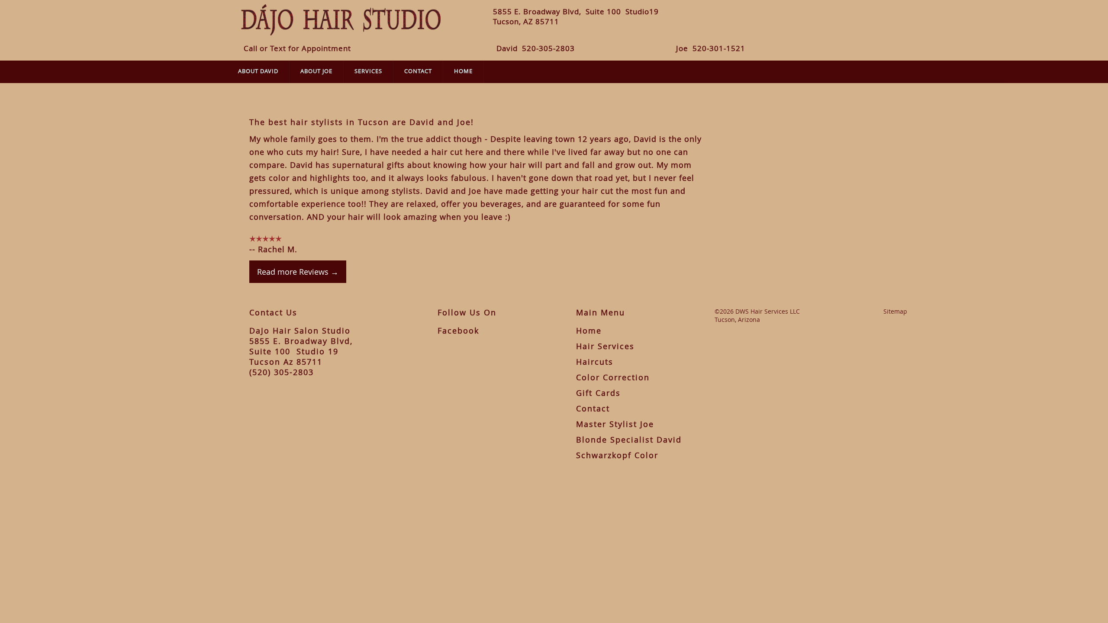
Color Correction (613, 377)
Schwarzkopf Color (617, 455)
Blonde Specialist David (629, 439)
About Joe (316, 71)
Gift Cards (598, 393)
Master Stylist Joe (615, 424)
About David (258, 71)
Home (463, 71)
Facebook (458, 330)
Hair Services (605, 346)
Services (368, 71)
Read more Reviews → (297, 272)
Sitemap (895, 311)
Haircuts (594, 361)
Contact (418, 71)
